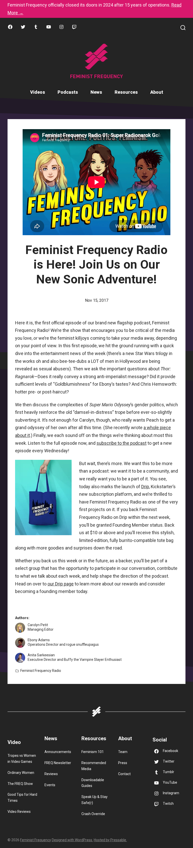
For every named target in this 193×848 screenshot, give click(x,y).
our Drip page (60, 583)
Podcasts (68, 92)
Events (49, 785)
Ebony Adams (39, 640)
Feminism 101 (92, 752)
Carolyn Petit (38, 625)
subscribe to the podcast (121, 443)
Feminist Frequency (35, 840)
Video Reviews (19, 812)
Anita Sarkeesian (41, 655)
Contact (124, 774)
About (156, 92)
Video (14, 742)
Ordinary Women (21, 773)
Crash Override (93, 814)
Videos (37, 92)
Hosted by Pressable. (110, 840)
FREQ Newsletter (57, 763)
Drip (145, 486)
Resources (126, 92)
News (96, 92)
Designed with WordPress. (72, 840)
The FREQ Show (20, 784)
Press (122, 763)
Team (122, 752)
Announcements (57, 752)
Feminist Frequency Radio (40, 671)
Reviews (51, 774)
